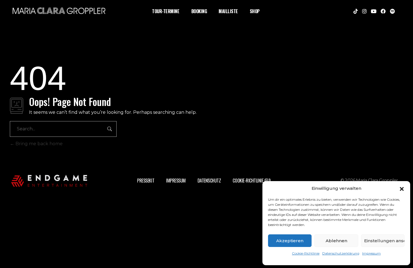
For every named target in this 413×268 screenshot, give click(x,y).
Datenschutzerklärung (340, 253)
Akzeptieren (289, 240)
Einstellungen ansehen (384, 240)
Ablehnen (336, 240)
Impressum (371, 253)
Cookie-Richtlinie (305, 253)
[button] (402, 188)
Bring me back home (38, 143)
